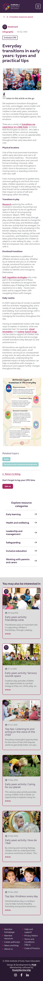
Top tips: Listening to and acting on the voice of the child (20, 731)
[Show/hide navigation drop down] (38, 6)
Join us (8, 486)
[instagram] (15, 975)
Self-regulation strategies (14, 277)
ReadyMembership (21, 970)
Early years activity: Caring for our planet (20, 785)
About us (8, 949)
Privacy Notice (31, 935)
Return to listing (12, 474)
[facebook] (21, 975)
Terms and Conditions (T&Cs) (29, 942)
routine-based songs (27, 332)
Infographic (7, 32)
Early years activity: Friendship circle (16, 618)
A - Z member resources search (20, 17)
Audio (6, 459)
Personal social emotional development (20, 464)
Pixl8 (34, 965)
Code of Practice (32, 948)
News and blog (11, 945)
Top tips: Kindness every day (21, 896)
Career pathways (12, 942)
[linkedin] (27, 975)
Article (8, 634)
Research (6, 204)
